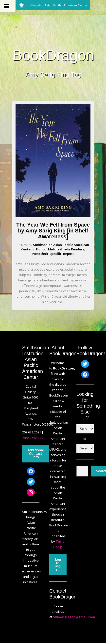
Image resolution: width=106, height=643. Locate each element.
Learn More (58, 564)
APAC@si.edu (33, 437)
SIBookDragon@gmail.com (74, 617)
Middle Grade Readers (66, 249)
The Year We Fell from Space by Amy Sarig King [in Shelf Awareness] (53, 231)
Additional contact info (36, 453)
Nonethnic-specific (47, 253)
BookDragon (53, 55)
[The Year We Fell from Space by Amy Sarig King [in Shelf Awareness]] (53, 216)
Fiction (41, 249)
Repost (68, 253)
